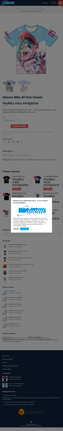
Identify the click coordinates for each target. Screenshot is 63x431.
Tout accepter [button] (24, 228)
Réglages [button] (16, 228)
